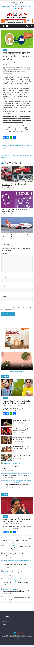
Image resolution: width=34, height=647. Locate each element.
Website (3, 296)
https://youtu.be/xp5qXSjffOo (17, 371)
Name (3, 277)
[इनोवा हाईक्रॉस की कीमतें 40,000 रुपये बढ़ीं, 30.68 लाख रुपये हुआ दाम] (17, 167)
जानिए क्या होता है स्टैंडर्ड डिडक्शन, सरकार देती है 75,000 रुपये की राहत (17, 520)
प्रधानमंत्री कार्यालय (21, 637)
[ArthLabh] (3, 26)
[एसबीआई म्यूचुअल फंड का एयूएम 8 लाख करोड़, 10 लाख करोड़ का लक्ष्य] (16, 560)
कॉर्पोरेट (5, 50)
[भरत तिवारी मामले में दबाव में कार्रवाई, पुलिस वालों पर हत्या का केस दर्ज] (16, 474)
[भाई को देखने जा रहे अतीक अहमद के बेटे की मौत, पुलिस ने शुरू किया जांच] (6, 428)
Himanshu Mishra (20, 62)
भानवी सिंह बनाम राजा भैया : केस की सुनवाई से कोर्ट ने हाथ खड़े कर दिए (22, 438)
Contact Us (4, 624)
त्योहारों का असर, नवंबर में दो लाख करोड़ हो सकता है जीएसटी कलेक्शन (16, 146)
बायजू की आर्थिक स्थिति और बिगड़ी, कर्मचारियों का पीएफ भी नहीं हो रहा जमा (15, 210)
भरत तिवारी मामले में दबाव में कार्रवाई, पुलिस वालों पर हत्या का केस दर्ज (17, 475)
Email (3, 287)
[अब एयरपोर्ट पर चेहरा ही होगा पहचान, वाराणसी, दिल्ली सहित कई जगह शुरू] (17, 218)
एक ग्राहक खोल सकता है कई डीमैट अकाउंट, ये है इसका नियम (17, 539)
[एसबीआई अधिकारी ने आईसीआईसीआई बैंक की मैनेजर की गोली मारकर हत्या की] (17, 380)
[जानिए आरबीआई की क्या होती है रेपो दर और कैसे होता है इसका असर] (7, 597)
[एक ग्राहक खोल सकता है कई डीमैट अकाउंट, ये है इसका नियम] (14, 538)
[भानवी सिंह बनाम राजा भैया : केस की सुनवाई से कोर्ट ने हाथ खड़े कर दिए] (6, 437)
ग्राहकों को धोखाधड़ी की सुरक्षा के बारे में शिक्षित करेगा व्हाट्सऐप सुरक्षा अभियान (16, 591)
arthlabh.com (16, 635)
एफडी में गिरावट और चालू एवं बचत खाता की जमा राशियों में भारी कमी (16, 156)
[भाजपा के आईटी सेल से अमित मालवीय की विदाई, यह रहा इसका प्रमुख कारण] (6, 419)
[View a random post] (31, 26)
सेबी (10, 637)
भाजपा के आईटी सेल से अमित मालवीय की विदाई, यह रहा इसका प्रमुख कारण (21, 421)
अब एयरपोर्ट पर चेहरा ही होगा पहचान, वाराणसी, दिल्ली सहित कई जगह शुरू (16, 236)
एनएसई (3, 637)
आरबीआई (14, 637)
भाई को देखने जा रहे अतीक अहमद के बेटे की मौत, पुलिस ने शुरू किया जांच (22, 429)
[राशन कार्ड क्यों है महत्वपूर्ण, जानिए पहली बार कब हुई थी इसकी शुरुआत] (16, 579)
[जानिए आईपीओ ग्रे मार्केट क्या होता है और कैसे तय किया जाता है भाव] (3, 553)
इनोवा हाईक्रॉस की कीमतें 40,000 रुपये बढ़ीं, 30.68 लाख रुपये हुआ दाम (16, 185)
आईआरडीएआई (29, 637)
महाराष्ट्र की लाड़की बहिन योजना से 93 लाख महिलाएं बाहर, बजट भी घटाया (21, 447)
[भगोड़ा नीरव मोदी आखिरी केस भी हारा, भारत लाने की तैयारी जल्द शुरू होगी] (6, 454)
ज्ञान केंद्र (5, 516)
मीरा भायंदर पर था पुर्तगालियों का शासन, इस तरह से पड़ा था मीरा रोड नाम (16, 547)
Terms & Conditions (6, 619)
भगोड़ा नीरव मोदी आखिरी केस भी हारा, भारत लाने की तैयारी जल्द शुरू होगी (22, 456)
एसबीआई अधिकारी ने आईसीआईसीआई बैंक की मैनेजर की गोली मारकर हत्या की (16, 402)
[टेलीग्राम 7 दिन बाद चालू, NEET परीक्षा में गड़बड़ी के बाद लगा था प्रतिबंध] (16, 463)
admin (15, 405)
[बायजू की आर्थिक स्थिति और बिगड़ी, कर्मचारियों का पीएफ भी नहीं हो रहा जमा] (17, 192)
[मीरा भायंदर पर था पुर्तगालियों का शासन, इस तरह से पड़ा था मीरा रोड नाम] (8, 545)
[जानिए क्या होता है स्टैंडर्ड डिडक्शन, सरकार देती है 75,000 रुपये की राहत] (17, 498)
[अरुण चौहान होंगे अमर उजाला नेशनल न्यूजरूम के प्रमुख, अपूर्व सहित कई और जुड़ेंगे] (16, 481)
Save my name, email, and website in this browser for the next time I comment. (16, 308)
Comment (4, 253)
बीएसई (7, 637)
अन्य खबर (5, 398)
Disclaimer (4, 621)
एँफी (17, 638)
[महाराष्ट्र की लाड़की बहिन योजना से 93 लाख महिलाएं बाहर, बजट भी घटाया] (6, 446)
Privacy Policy (5, 616)
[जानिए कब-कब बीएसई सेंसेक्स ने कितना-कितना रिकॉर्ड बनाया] (5, 571)
